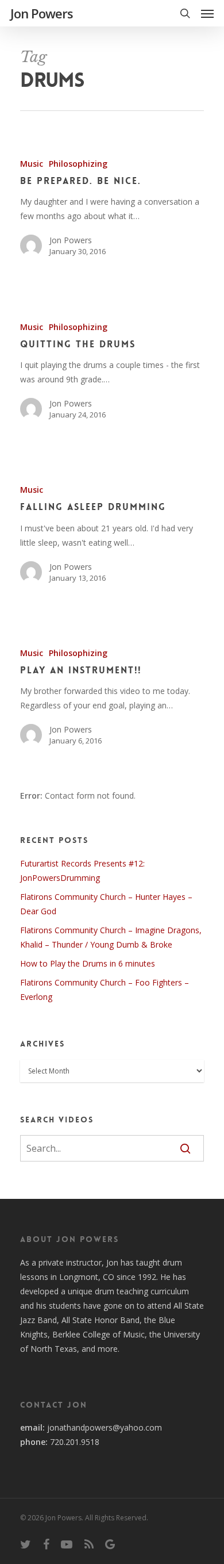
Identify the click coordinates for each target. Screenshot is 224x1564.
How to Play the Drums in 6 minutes (87, 963)
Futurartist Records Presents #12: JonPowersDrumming (82, 870)
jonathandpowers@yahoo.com (104, 1427)
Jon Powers (41, 13)
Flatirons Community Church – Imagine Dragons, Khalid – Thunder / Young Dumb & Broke (111, 937)
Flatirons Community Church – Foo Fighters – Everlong (104, 989)
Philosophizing (78, 163)
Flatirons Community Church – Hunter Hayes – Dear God (106, 904)
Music (31, 163)
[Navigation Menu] (207, 13)
